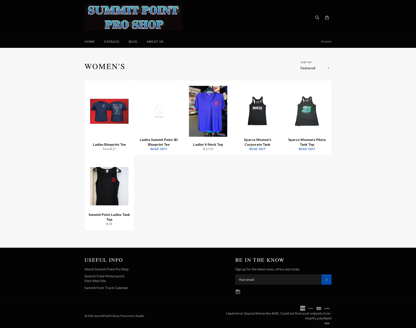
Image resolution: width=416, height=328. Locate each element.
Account (326, 41)
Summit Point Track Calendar (106, 288)
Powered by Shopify (132, 316)
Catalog (111, 41)
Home (89, 41)
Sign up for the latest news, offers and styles (267, 269)
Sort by (306, 62)
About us (155, 41)
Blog (133, 41)
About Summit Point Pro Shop (106, 269)
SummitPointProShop (106, 316)
